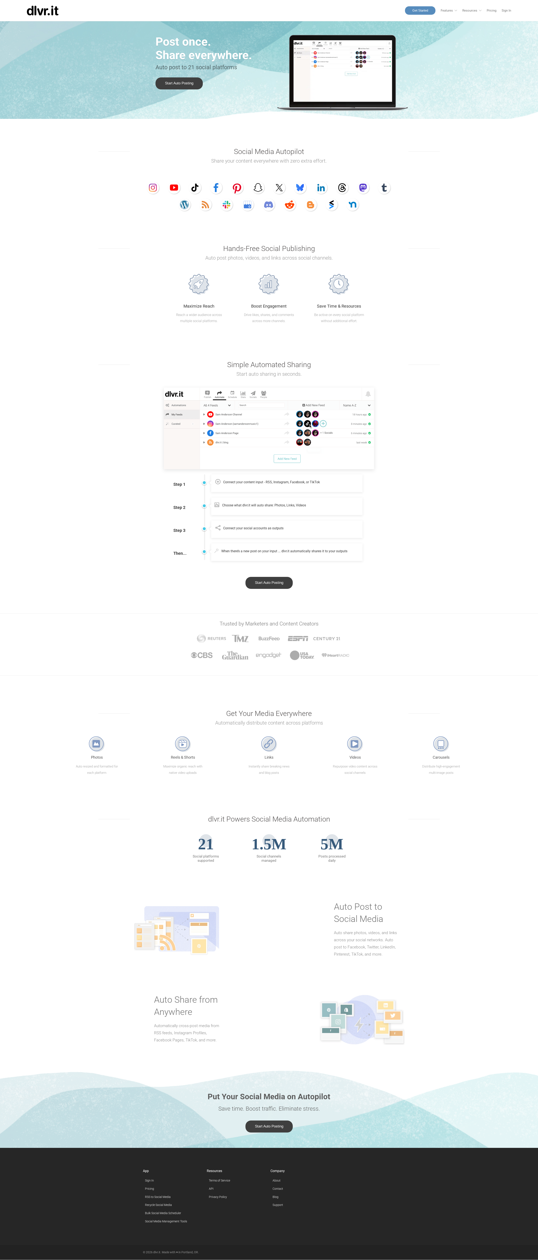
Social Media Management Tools (166, 1221)
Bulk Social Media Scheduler (163, 1213)
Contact (278, 1188)
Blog (275, 1197)
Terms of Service (219, 1180)
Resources (469, 10)
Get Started (420, 10)
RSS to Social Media (158, 1197)
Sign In (506, 10)
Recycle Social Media (158, 1205)
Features (447, 10)
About (277, 1180)
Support (278, 1205)
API (211, 1188)
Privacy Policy (218, 1197)
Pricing (491, 10)
